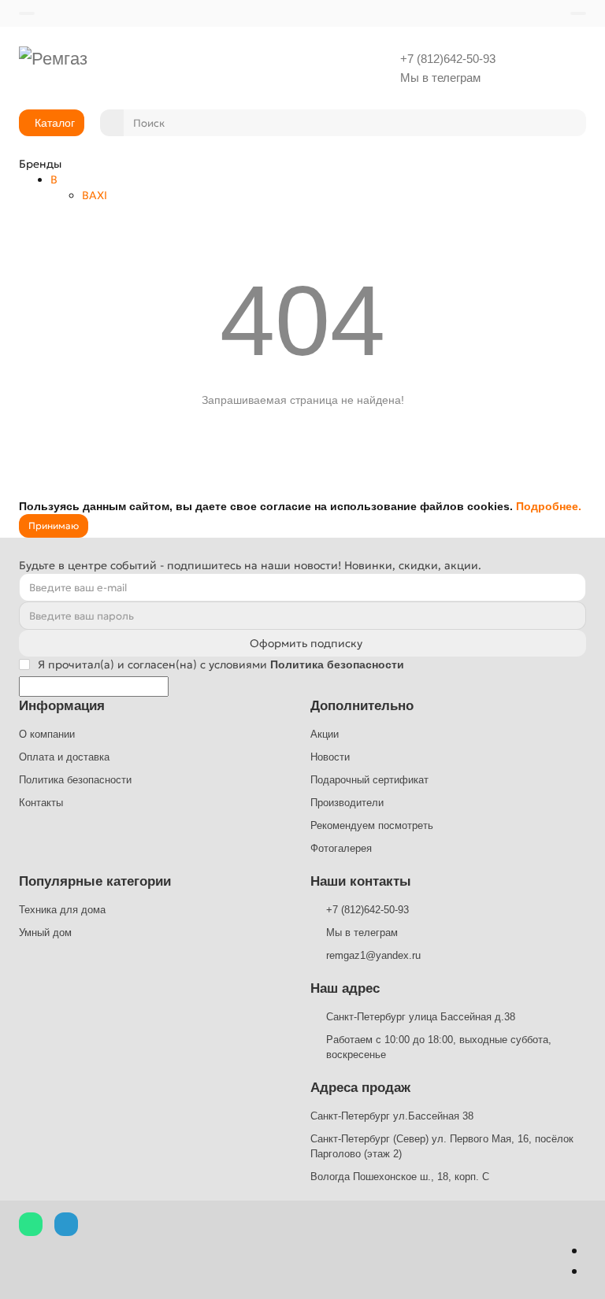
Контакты (41, 803)
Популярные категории (95, 881)
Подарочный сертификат (369, 780)
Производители (347, 803)
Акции (324, 734)
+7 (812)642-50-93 (448, 58)
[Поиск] (569, 122)
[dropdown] (27, 13)
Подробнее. (548, 506)
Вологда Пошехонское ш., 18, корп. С (399, 1176)
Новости (330, 757)
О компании (47, 734)
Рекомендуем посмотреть (371, 825)
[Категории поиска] (112, 122)
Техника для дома (62, 910)
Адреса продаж (360, 1087)
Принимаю (53, 525)
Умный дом (45, 932)
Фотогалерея (341, 848)
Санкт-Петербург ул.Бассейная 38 (391, 1116)
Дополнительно (362, 705)
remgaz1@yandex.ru (373, 955)
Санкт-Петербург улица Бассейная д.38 (420, 1017)
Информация (62, 705)
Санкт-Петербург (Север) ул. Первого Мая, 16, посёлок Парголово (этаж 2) (441, 1146)
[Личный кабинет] (578, 13)
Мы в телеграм (440, 77)
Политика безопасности (75, 780)
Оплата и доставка (64, 757)
